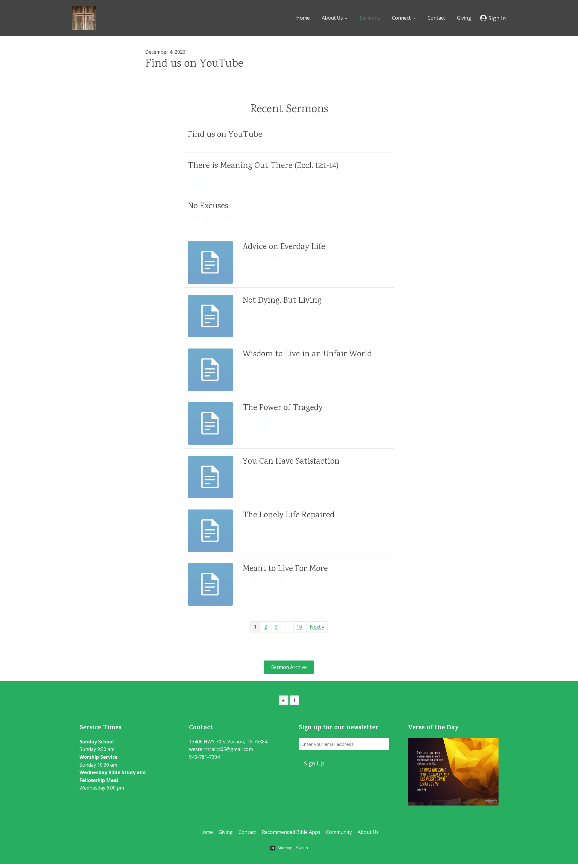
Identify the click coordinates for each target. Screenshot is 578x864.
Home (303, 17)
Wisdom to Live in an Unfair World (307, 354)
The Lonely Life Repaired (288, 515)
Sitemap (285, 847)
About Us (368, 832)
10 (299, 626)
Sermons (370, 17)
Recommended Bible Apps (291, 832)
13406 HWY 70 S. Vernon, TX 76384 (228, 741)
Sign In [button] (302, 847)
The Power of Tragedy (283, 408)
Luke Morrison (209, 177)
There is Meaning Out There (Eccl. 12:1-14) (263, 166)
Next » (317, 626)
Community (339, 832)
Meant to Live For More (285, 569)
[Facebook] (294, 700)
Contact (436, 17)
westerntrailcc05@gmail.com (221, 749)
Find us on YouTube (194, 64)
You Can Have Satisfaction (291, 462)
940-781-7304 (204, 757)
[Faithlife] (283, 700)
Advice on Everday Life (284, 247)
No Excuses (208, 206)
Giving (464, 17)
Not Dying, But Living (282, 301)
